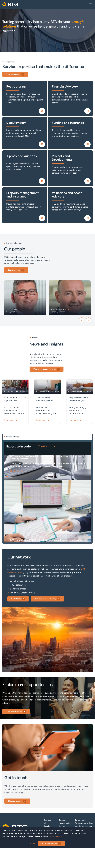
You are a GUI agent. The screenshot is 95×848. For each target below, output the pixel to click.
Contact (62, 826)
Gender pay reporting (83, 826)
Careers (62, 820)
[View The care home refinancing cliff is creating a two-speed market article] (47, 402)
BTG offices (16, 599)
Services (47, 820)
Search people (14, 270)
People (47, 826)
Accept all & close (49, 843)
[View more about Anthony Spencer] (70, 297)
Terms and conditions (84, 823)
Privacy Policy (55, 836)
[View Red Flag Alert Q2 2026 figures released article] (15, 402)
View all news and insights (44, 369)
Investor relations (65, 823)
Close (32, 843)
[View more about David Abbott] (25, 297)
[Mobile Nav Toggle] (90, 4)
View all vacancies (14, 711)
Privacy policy (81, 820)
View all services (13, 74)
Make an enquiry (15, 801)
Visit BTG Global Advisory (45, 599)
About (46, 823)
